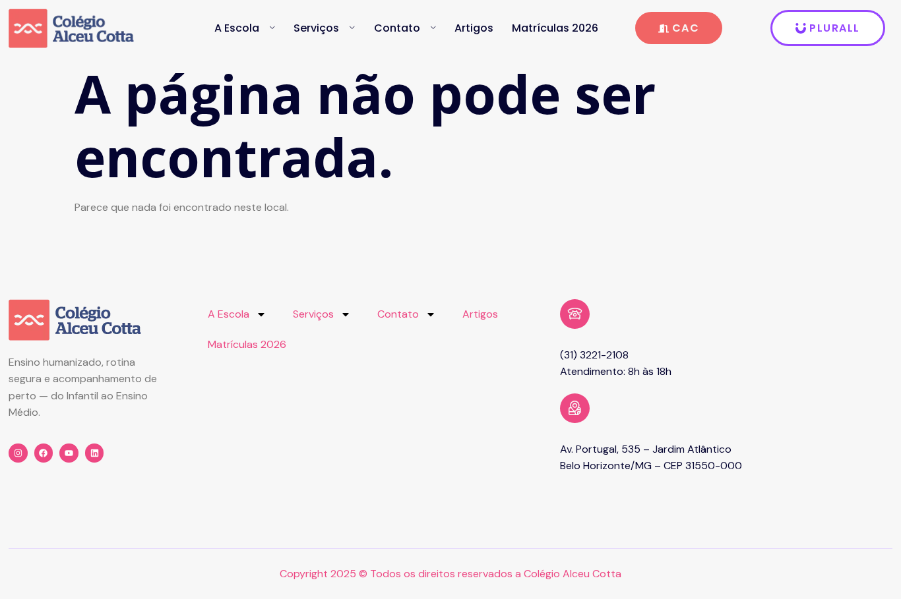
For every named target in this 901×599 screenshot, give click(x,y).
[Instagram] (18, 453)
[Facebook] (43, 453)
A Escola (236, 28)
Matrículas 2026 (555, 28)
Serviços (316, 28)
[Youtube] (68, 453)
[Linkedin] (94, 453)
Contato (397, 28)
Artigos (473, 28)
